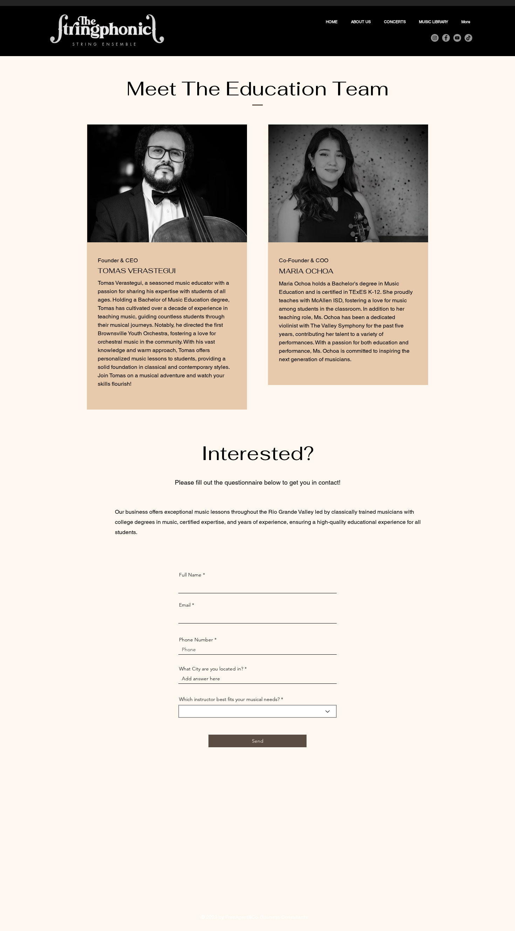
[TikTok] (468, 38)
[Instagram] (435, 38)
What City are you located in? (212, 668)
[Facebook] (446, 38)
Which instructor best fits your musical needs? (229, 699)
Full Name (190, 574)
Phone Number (196, 639)
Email (185, 604)
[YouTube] (457, 38)
